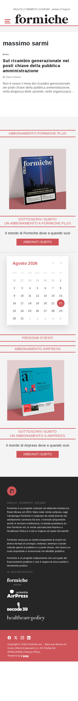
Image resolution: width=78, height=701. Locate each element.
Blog (6, 54)
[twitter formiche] (15, 638)
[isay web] (25, 655)
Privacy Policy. (32, 652)
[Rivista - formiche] (39, 581)
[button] (8, 20)
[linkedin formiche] (29, 638)
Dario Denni (13, 77)
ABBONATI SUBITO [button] (37, 242)
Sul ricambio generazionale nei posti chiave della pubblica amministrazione (36, 65)
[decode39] (39, 606)
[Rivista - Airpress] (39, 594)
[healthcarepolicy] (39, 618)
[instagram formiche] (22, 638)
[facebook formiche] (9, 638)
